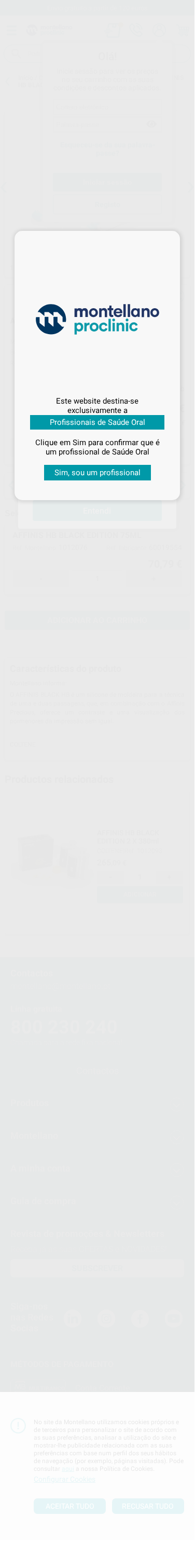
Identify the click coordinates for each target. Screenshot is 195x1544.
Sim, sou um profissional (97, 472)
